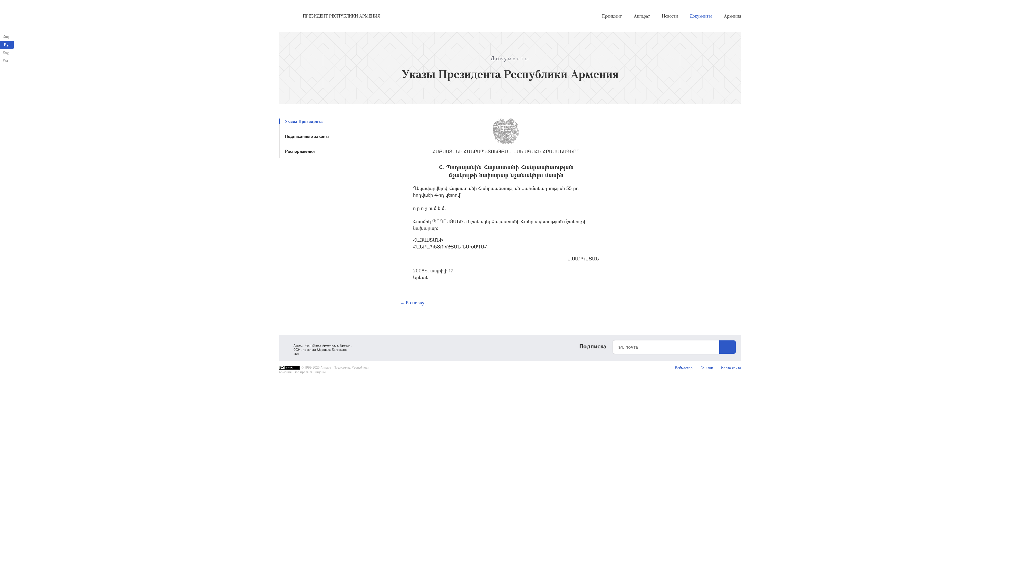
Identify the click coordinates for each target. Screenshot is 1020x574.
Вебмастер (683, 367)
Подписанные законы (307, 136)
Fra (5, 60)
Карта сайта (731, 367)
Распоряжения (300, 151)
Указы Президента (304, 121)
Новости (670, 16)
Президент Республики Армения (341, 16)
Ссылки (706, 367)
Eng (6, 52)
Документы (701, 16)
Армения (732, 16)
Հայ (6, 36)
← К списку (412, 302)
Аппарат (642, 16)
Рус (7, 44)
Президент (612, 16)
